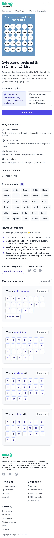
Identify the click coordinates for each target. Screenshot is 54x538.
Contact (5, 529)
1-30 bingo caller (35, 490)
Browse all (45, 281)
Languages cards (9, 486)
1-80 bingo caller (35, 493)
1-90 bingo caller (35, 497)
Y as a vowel (13, 317)
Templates (6, 11)
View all (5, 497)
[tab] (14, 98)
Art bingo (6, 493)
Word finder (20, 11)
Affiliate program (9, 522)
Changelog (7, 518)
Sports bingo (7, 490)
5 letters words (9, 175)
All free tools (33, 501)
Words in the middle (37, 11)
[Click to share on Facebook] (34, 270)
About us (6, 515)
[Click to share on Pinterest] (40, 270)
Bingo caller (33, 486)
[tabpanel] (27, 137)
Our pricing (7, 511)
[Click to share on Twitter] (29, 270)
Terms (4, 525)
